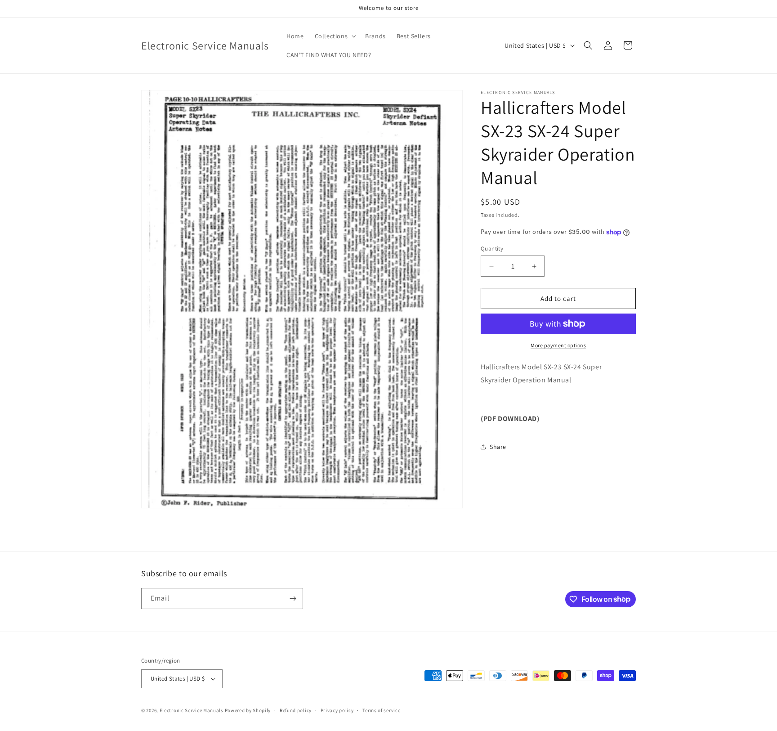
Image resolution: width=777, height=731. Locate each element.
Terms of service (381, 710)
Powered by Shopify (248, 710)
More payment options (558, 345)
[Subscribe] (293, 598)
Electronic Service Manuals (191, 710)
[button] (334, 36)
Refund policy (296, 710)
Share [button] (498, 447)
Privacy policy (337, 710)
